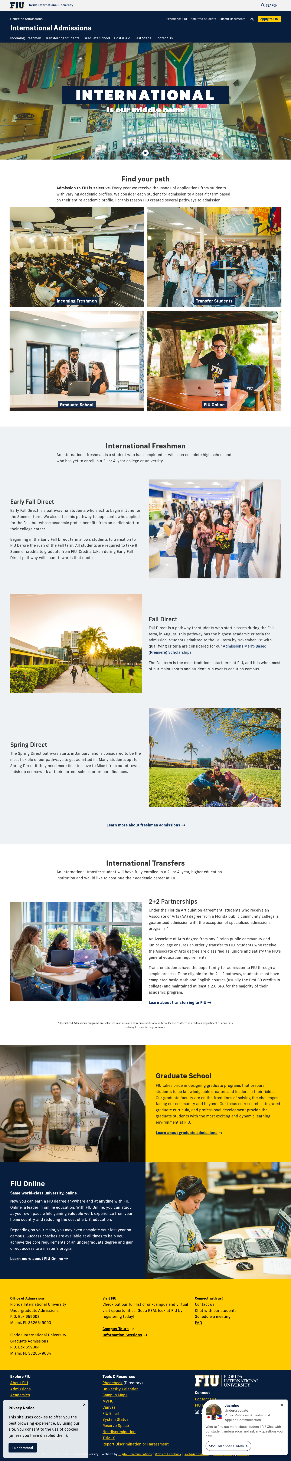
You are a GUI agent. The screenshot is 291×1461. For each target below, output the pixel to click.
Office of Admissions (26, 19)
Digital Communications (135, 1454)
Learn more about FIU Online (36, 1258)
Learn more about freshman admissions (143, 825)
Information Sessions (122, 1335)
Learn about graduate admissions (187, 1132)
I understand (22, 1448)
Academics (20, 1395)
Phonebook (112, 1382)
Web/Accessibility (197, 1454)
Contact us (204, 1304)
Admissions (20, 1389)
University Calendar (120, 1389)
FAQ (251, 19)
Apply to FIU (269, 19)
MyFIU (108, 1401)
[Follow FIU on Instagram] (198, 1412)
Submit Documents (232, 19)
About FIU (19, 1382)
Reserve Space (115, 1425)
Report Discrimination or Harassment (135, 1444)
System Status (115, 1419)
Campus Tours (115, 1328)
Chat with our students (215, 1310)
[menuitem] (26, 38)
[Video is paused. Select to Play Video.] (145, 153)
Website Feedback (168, 1454)
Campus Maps (114, 1395)
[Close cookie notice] (84, 1404)
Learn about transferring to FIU (177, 1002)
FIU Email (110, 1413)
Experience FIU (176, 19)
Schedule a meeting (212, 1316)
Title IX (108, 1437)
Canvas (108, 1407)
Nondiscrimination (118, 1431)
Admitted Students (203, 19)
